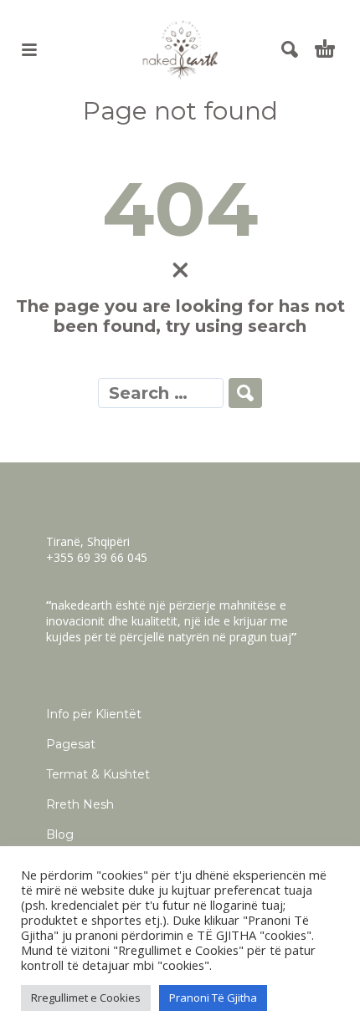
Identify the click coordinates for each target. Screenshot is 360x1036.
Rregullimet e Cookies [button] (86, 997)
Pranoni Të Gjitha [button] (213, 997)
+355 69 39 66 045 (96, 557)
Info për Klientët (93, 714)
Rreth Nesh (80, 804)
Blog (60, 834)
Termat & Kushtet (98, 774)
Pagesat (70, 744)
